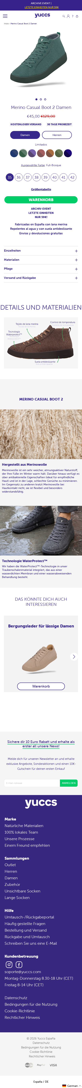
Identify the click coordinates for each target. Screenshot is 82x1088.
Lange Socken (17, 897)
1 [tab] (36, 99)
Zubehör (12, 884)
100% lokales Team (21, 832)
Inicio (6, 23)
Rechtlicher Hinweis (22, 1017)
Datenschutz (16, 997)
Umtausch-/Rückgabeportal (29, 916)
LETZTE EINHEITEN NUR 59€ (42, 7)
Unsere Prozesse (19, 838)
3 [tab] (45, 99)
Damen (25, 135)
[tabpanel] (41, 61)
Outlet (10, 864)
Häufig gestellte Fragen (25, 923)
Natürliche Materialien (24, 825)
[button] (72, 1086)
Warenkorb (41, 686)
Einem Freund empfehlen (27, 845)
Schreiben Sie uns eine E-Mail (31, 943)
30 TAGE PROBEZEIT (59, 124)
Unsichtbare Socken (22, 890)
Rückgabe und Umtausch (27, 936)
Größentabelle (41, 189)
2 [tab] (41, 99)
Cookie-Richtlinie (20, 1010)
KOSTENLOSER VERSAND (26, 124)
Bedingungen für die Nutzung (31, 1004)
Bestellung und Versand (26, 930)
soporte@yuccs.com (23, 971)
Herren (57, 135)
